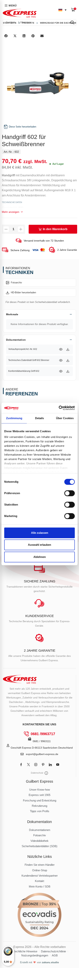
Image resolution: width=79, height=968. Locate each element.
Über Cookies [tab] (65, 418)
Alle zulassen (39, 532)
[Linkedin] (50, 764)
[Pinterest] (43, 764)
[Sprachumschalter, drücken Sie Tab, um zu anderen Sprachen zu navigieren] (62, 10)
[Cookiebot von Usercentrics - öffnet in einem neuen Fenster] (59, 408)
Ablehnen (39, 556)
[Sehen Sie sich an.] (61, 349)
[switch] (69, 493)
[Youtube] (57, 764)
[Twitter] (28, 764)
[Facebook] (21, 764)
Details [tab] (39, 418)
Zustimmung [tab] (14, 418)
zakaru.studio (50, 962)
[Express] (20, 13)
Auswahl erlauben (39, 544)
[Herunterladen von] (68, 349)
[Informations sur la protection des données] (46, 773)
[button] (73, 10)
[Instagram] (35, 764)
